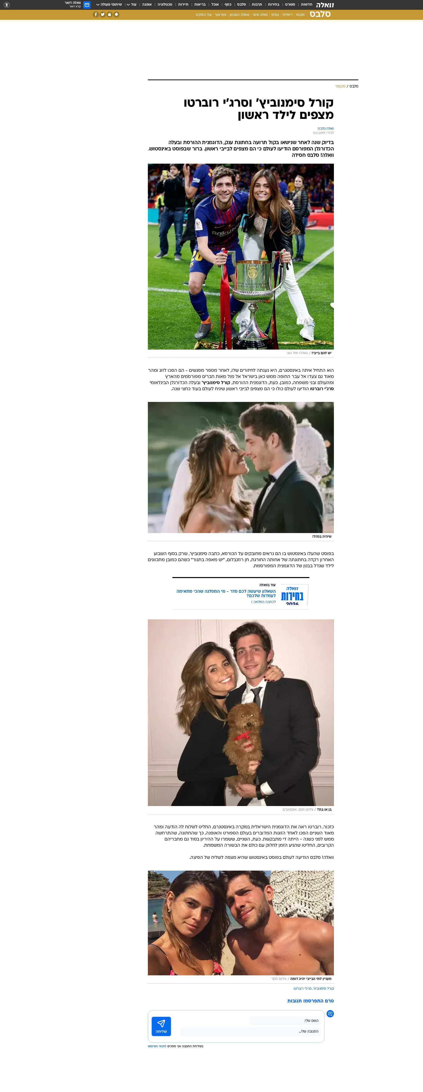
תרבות (257, 5)
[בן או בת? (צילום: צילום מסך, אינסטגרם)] (241, 716)
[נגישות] (7, 5)
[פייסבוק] (96, 14)
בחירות (273, 5)
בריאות (200, 5)
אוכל (215, 5)
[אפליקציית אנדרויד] (116, 14)
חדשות (306, 5)
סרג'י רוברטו (303, 988)
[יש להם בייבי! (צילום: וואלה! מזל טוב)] (241, 261)
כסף (228, 5)
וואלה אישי (260, 15)
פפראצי (220, 15)
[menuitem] (303, 5)
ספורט (290, 5)
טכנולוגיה (165, 5)
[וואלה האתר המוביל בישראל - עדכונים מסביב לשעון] (325, 4)
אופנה (147, 5)
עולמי (275, 15)
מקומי (300, 15)
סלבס (241, 5)
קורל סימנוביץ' (323, 988)
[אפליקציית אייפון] (109, 14)
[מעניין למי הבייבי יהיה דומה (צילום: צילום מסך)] (241, 927)
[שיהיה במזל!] (241, 471)
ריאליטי (287, 15)
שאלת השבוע (239, 15)
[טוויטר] (103, 14)
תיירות (183, 5)
